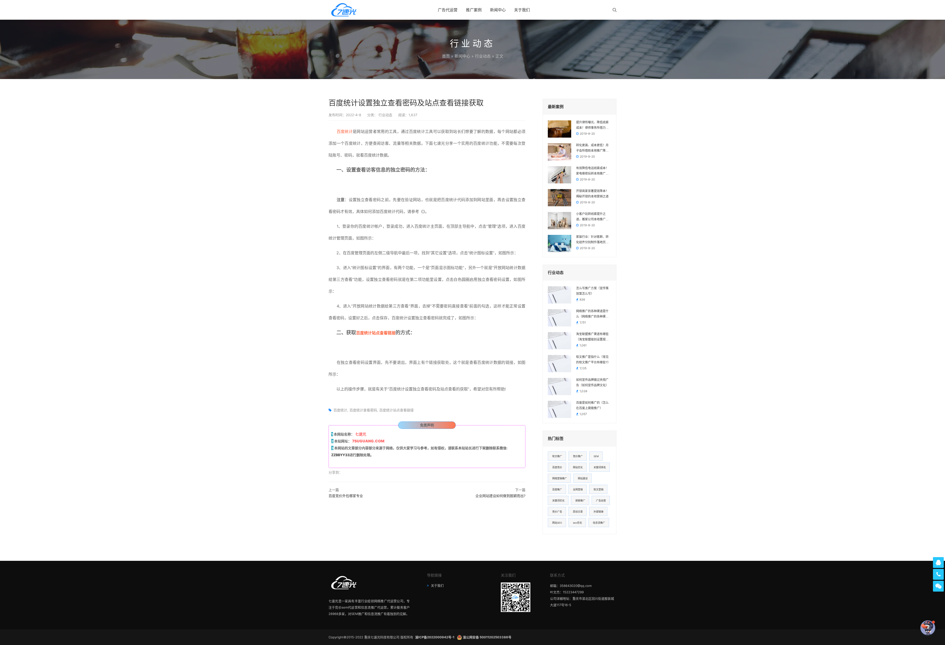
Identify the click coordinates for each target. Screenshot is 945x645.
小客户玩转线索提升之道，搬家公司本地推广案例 (592, 217)
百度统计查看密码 (363, 410)
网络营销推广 (559, 478)
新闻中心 (498, 9)
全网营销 (578, 489)
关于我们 (522, 9)
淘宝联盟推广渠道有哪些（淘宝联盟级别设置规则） (593, 336)
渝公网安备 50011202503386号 (487, 637)
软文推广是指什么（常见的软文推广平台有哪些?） (593, 359)
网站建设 (583, 478)
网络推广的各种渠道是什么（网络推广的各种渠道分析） (592, 314)
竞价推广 (578, 456)
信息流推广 (599, 522)
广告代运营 (447, 9)
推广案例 (474, 9)
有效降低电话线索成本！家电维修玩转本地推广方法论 (592, 171)
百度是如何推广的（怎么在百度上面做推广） (592, 405)
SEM (596, 456)
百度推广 (557, 489)
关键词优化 (558, 500)
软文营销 (598, 489)
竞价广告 (557, 511)
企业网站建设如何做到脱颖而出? (500, 496)
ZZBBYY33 (340, 455)
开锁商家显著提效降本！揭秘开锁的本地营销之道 (592, 193)
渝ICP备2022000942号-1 (435, 637)
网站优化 (578, 467)
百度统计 (345, 131)
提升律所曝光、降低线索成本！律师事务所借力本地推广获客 (592, 125)
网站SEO (557, 522)
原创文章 (578, 511)
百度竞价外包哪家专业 (346, 496)
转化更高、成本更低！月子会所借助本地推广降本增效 (592, 148)
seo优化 (577, 522)
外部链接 (598, 511)
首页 (446, 56)
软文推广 (557, 456)
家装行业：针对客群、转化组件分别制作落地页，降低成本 (592, 240)
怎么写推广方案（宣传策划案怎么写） (592, 291)
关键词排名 (600, 467)
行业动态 (483, 56)
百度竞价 (557, 467)
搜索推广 (580, 500)
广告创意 (601, 500)
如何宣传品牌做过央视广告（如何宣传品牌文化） (592, 382)
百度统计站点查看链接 (375, 332)
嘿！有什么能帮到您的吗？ (899, 628)
